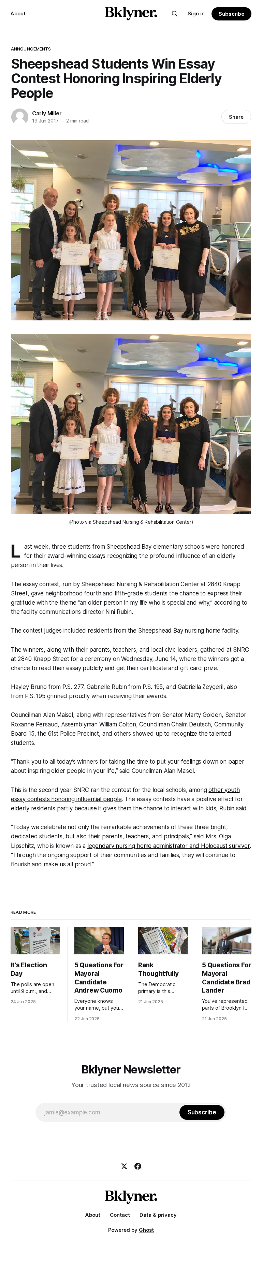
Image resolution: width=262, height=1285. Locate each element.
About (18, 13)
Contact (120, 1215)
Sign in (196, 13)
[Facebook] (137, 1166)
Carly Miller (47, 113)
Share (236, 117)
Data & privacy (158, 1215)
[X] (124, 1166)
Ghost (146, 1230)
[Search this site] (174, 13)
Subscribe (231, 14)
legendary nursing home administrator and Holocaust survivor (168, 845)
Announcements (31, 49)
